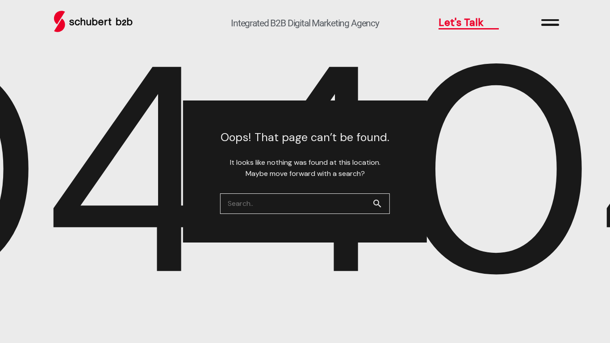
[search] (381, 203)
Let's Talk (461, 22)
